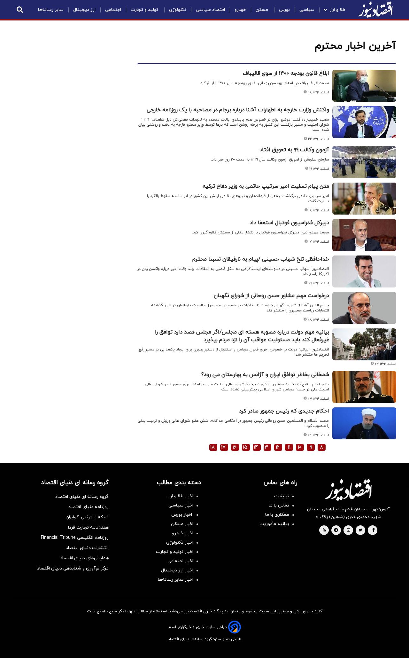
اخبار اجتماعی (180, 561)
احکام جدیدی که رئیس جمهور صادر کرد (284, 411)
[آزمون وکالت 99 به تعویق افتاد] (364, 162)
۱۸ (212, 447)
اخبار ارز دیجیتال (177, 570)
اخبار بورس (182, 515)
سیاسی (306, 10)
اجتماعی (113, 10)
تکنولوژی (177, 10)
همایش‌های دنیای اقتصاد (84, 558)
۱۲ (278, 447)
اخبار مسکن (182, 524)
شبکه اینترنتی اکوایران (87, 517)
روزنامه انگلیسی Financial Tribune (75, 538)
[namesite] (375, 9)
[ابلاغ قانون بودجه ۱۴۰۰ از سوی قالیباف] (364, 86)
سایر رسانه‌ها (51, 10)
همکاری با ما (277, 515)
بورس (284, 10)
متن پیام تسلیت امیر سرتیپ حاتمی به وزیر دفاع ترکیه (266, 186)
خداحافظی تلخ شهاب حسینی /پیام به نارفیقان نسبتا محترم (260, 259)
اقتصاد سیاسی (210, 10)
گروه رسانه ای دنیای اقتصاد (82, 497)
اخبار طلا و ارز (180, 496)
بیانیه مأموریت (274, 524)
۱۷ (223, 447)
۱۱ (289, 447)
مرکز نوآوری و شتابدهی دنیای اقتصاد (73, 568)
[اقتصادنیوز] (348, 490)
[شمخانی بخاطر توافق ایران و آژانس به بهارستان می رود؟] (364, 387)
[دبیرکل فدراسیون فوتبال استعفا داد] (364, 235)
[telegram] (336, 530)
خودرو (240, 10)
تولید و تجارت (145, 10)
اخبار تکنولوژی (179, 542)
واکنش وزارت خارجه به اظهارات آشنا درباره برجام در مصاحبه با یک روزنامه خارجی (238, 110)
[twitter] (360, 530)
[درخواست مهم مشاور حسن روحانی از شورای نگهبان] (364, 308)
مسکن (262, 10)
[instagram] (348, 530)
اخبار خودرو (182, 533)
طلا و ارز (337, 10)
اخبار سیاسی (180, 505)
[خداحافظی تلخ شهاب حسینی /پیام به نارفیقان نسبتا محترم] (364, 271)
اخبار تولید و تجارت (174, 552)
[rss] (324, 530)
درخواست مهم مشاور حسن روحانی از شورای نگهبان (271, 296)
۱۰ (299, 447)
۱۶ (234, 447)
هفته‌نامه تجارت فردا (88, 527)
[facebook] (373, 530)
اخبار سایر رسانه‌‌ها (175, 580)
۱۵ (245, 447)
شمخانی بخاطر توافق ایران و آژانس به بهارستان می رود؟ (265, 375)
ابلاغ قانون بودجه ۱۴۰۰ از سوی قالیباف (286, 73)
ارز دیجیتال (84, 10)
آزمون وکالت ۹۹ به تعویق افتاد (294, 150)
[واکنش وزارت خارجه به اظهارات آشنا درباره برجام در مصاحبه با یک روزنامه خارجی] (364, 122)
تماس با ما (279, 505)
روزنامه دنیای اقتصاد (88, 507)
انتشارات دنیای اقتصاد (87, 548)
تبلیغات (281, 496)
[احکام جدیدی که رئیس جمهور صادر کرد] (364, 423)
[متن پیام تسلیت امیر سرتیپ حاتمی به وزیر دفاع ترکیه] (364, 199)
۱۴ (256, 447)
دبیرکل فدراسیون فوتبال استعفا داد (289, 223)
